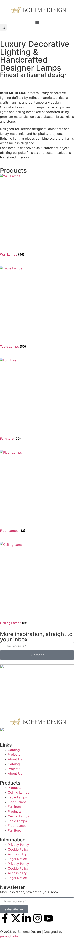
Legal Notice (17, 859)
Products (14, 788)
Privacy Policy (18, 845)
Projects (14, 754)
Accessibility (17, 854)
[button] (3, 27)
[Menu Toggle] (37, 22)
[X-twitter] (16, 918)
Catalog (14, 750)
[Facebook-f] (5, 918)
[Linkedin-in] (27, 918)
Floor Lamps (17, 802)
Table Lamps (17, 797)
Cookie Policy (18, 849)
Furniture (14, 807)
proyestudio (9, 936)
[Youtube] (48, 918)
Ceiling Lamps (18, 792)
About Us (15, 759)
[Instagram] (37, 918)
